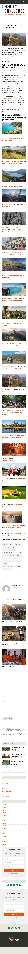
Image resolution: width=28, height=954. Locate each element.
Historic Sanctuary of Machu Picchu (12, 343)
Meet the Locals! (8, 666)
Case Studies (5, 781)
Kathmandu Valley (8, 204)
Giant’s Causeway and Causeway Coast (12, 273)
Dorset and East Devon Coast (11, 298)
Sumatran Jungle (8, 560)
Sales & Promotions (7, 794)
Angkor (6, 435)
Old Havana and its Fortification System (13, 252)
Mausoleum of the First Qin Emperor (12, 227)
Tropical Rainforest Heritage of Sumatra (14, 410)
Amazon (5, 544)
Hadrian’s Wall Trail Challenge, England (12, 163)
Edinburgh (18, 544)
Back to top (21, 952)
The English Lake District (9, 184)
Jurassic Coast (7, 552)
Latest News (5, 788)
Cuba (11, 544)
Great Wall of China (9, 550)
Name (3, 701)
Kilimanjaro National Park (10, 366)
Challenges (5, 783)
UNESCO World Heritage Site (11, 566)
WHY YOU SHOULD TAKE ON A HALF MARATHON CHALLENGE (17, 763)
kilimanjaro (17, 552)
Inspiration (14, 22)
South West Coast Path (15, 558)
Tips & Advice (5, 796)
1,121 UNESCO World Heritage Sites (11, 98)
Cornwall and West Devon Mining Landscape (15, 136)
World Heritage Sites (7, 71)
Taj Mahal (6, 478)
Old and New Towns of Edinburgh (12, 321)
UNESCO (5, 563)
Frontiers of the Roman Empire (11, 161)
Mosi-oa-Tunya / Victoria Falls (11, 525)
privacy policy (20, 874)
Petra (5, 458)
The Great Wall (7, 389)
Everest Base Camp (8, 547)
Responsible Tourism (7, 791)
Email (3, 707)
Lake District (7, 555)
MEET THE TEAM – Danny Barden (13, 621)
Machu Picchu (17, 555)
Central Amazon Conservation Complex (13, 502)
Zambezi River (7, 569)
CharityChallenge (18, 585)
